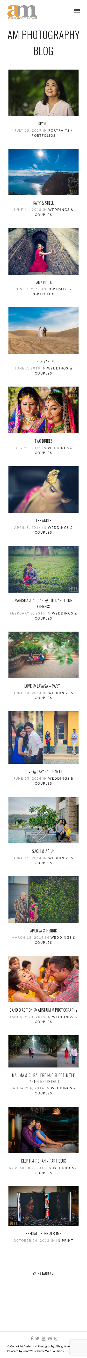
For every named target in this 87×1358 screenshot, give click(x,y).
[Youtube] (43, 1338)
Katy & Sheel (43, 203)
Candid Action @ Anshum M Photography (43, 1010)
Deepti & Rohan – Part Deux (43, 1161)
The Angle (43, 521)
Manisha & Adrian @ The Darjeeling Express (43, 603)
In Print (64, 1240)
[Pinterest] (50, 1338)
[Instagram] (56, 1338)
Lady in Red (43, 282)
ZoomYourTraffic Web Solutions (43, 1351)
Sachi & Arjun (43, 851)
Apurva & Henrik (43, 931)
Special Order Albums (44, 1233)
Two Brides (43, 441)
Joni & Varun (43, 361)
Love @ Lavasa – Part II (43, 686)
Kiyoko (43, 124)
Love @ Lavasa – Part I (43, 771)
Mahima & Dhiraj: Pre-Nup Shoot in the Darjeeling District (43, 1078)
